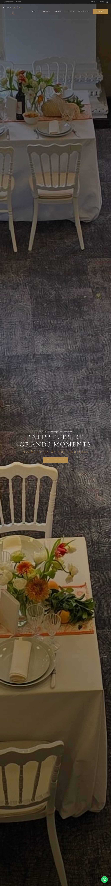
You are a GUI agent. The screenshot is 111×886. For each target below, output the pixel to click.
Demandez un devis (55, 460)
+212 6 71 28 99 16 (97, 2)
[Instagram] (107, 2)
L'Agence (46, 11)
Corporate (69, 11)
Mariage (57, 11)
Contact (100, 11)
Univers (35, 11)
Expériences (83, 11)
